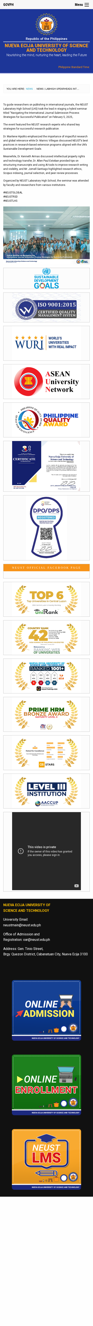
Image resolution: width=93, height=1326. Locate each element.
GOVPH (8, 5)
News (29, 88)
